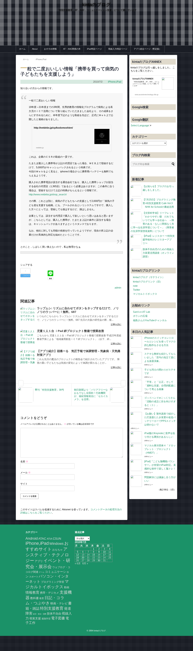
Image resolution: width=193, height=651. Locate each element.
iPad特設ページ (94, 49)
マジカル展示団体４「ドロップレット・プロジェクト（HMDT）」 (160, 449)
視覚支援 (35, 618)
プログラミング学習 (52, 581)
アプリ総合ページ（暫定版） (147, 49)
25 (109, 557)
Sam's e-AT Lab (141, 312)
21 (88, 557)
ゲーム (41, 572)
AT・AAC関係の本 (72, 49)
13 (83, 554)
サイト (24, 483)
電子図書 (58, 618)
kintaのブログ (96, 4)
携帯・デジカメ (49, 592)
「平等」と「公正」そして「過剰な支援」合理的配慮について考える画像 (160, 385)
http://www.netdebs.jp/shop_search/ (48, 194)
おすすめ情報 (50, 49)
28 (88, 560)
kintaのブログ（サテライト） (149, 277)
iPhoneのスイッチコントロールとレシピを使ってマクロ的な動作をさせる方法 (160, 341)
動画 (66, 587)
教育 (41, 598)
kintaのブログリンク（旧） (147, 281)
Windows (56, 544)
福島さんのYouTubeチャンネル (150, 320)
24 (104, 557)
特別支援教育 (51, 608)
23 (99, 557)
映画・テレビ (59, 603)
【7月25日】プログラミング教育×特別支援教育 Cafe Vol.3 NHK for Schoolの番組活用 (159, 203)
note (135, 286)
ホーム (22, 49)
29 (93, 560)
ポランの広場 (140, 316)
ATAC (42, 538)
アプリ (39, 561)
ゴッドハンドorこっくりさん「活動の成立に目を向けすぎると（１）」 (160, 401)
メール (25, 472)
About (35, 49)
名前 (24, 461)
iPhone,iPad (114, 81)
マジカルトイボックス (145, 294)
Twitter (136, 290)
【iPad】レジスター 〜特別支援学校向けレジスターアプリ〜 (159, 239)
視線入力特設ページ (117, 49)
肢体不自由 (54, 613)
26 (77, 560)
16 (99, 554)
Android (31, 538)
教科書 (34, 598)
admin (118, 287)
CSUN (57, 538)
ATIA (49, 538)
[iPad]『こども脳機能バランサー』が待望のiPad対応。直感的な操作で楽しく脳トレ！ (160, 465)
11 (109, 552)
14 (88, 554)
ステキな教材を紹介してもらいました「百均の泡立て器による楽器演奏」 (160, 357)
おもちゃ (57, 549)
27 (83, 560)
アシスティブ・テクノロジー (47, 555)
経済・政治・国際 (39, 614)
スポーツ (33, 576)
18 (109, 554)
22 (93, 557)
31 (104, 560)
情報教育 (32, 592)
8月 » (85, 563)
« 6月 (78, 563)
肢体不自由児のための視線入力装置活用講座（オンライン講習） (158, 253)
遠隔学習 (46, 618)
